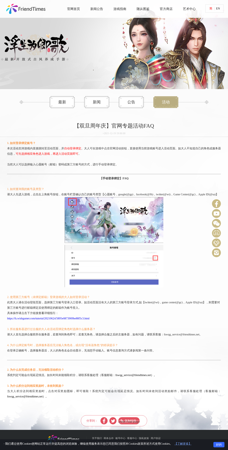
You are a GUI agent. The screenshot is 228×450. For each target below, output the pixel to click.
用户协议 (156, 438)
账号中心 (120, 438)
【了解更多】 (182, 443)
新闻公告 (96, 9)
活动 (166, 102)
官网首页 (73, 9)
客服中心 (132, 438)
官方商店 (166, 9)
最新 (62, 102)
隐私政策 (144, 438)
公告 (131, 102)
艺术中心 (189, 9)
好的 (219, 444)
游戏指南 (119, 9)
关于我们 (97, 438)
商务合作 (109, 438)
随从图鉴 (143, 9)
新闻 (97, 102)
